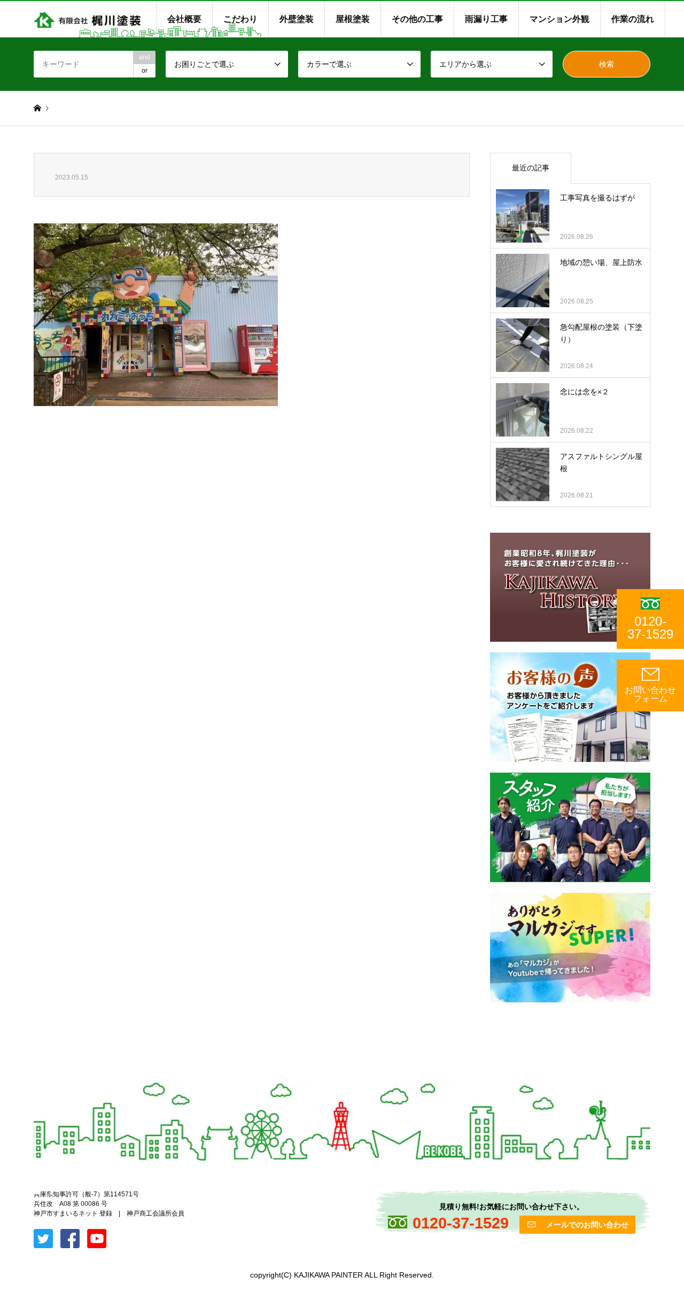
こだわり (240, 19)
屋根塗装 (353, 19)
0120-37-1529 (650, 627)
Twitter (37, 1191)
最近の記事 (530, 168)
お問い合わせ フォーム (650, 694)
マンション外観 (559, 19)
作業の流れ (632, 19)
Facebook (51, 1191)
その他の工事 (417, 19)
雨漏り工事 (486, 19)
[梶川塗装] (87, 19)
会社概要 (184, 19)
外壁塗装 (296, 19)
